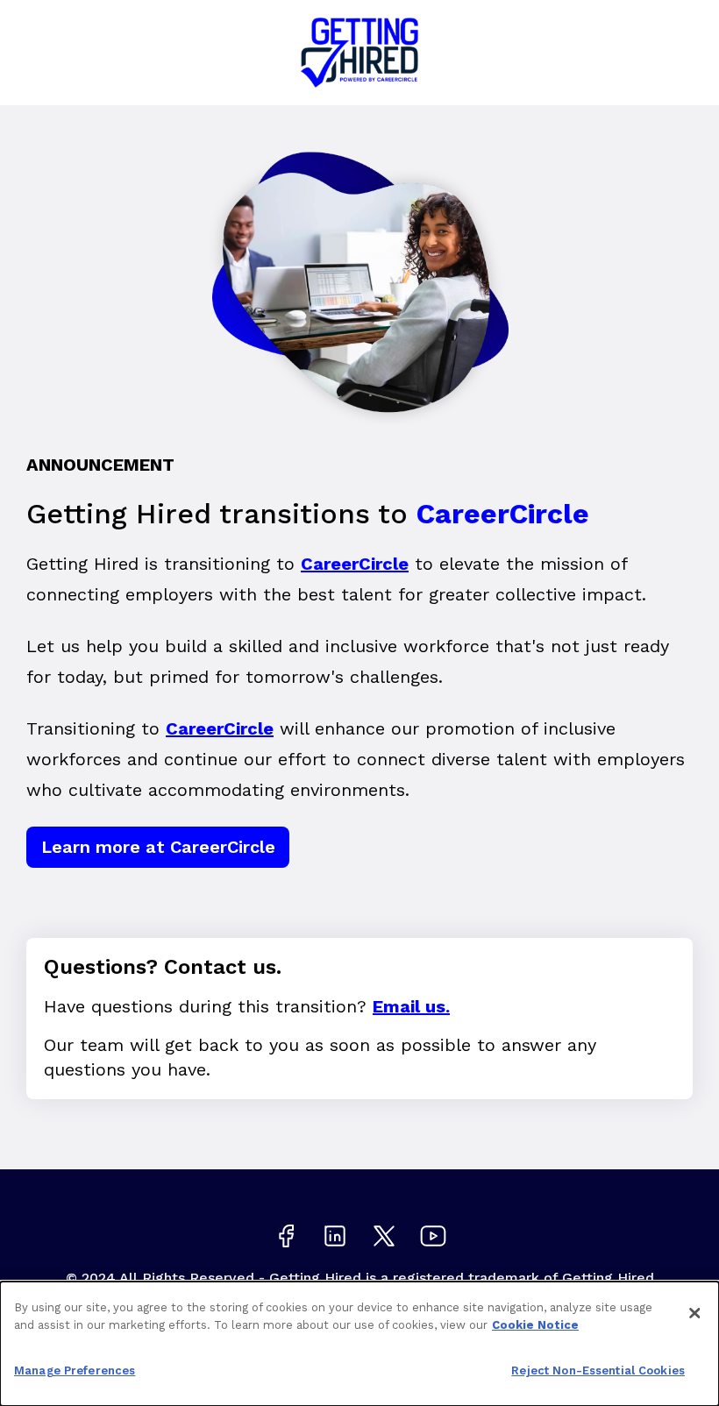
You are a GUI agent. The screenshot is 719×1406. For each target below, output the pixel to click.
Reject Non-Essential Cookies (598, 1370)
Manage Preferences (74, 1370)
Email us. (411, 1006)
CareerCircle (355, 563)
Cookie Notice (535, 1324)
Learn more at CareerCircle (158, 846)
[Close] (694, 1313)
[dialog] (359, 1344)
